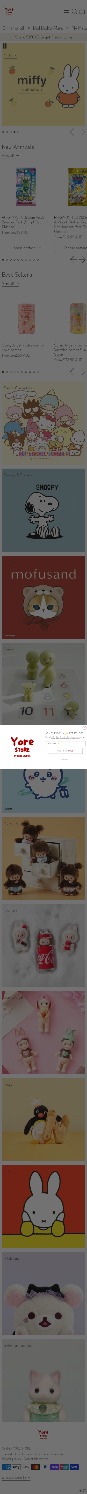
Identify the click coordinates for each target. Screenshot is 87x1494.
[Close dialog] (84, 727)
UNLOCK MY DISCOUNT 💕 (65, 751)
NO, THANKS (65, 759)
